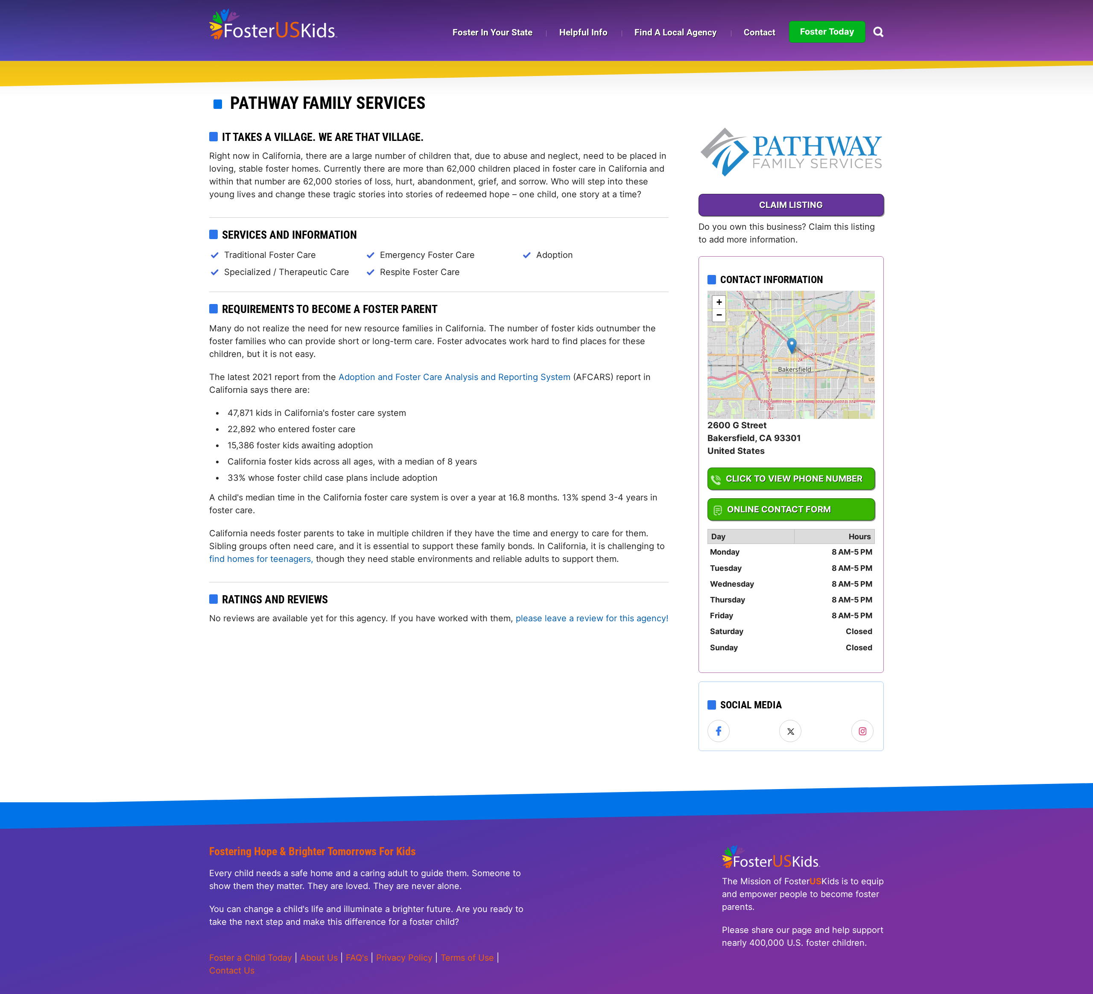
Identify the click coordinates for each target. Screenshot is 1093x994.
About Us (319, 958)
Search (878, 31)
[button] (791, 346)
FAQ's (357, 958)
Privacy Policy (404, 958)
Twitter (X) (791, 731)
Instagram (863, 731)
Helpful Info (583, 32)
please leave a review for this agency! (592, 618)
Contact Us (231, 970)
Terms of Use (467, 958)
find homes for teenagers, (262, 559)
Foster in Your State (492, 32)
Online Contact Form (779, 509)
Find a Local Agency (675, 32)
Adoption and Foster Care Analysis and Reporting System (454, 377)
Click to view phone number (794, 479)
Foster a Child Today (250, 958)
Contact (759, 32)
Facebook (719, 731)
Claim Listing (791, 205)
